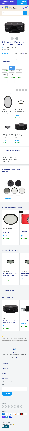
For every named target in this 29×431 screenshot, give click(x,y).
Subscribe (7, 393)
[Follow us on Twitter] (6, 406)
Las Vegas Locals (23, 2)
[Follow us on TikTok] (18, 406)
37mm (13, 61)
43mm (4, 67)
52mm (4, 74)
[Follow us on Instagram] (9, 406)
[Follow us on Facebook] (3, 406)
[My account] (23, 8)
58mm (11, 74)
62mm (18, 74)
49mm (19, 67)
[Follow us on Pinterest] (12, 406)
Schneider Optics (7, 228)
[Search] (25, 13)
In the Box (16, 150)
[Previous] (12, 38)
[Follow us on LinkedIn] (21, 406)
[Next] (16, 38)
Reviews (5, 172)
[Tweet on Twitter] (23, 90)
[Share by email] (26, 90)
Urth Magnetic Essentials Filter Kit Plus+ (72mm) (10, 321)
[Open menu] (2, 8)
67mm (4, 81)
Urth (3, 47)
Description (6, 169)
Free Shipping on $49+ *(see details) (8, 2)
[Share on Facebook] (17, 90)
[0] (26, 8)
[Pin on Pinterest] (20, 90)
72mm (11, 81)
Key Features (6, 150)
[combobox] (12, 13)
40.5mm (21, 61)
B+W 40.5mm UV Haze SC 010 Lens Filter (10, 232)
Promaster (6, 271)
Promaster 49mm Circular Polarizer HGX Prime (10, 274)
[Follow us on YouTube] (15, 406)
